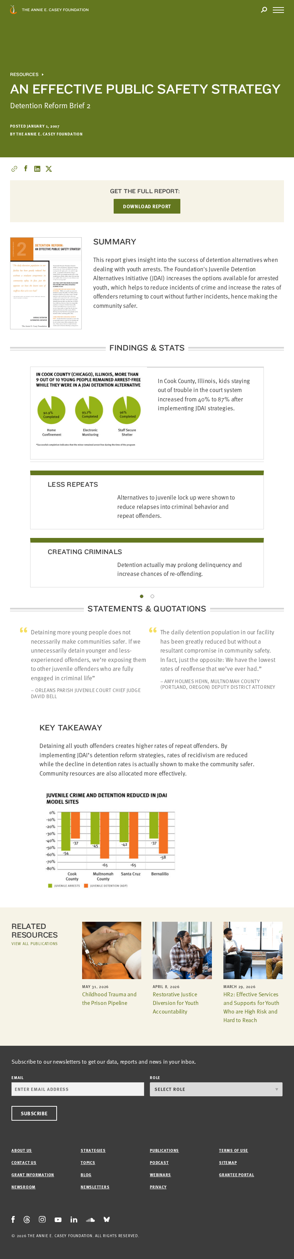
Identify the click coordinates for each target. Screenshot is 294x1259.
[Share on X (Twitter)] (48, 168)
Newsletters (95, 1187)
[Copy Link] (14, 168)
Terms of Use (233, 1150)
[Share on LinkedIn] (37, 168)
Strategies (93, 1150)
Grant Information (32, 1175)
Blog (86, 1175)
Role (155, 1077)
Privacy (158, 1187)
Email (17, 1077)
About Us (21, 1150)
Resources (24, 74)
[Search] (264, 10)
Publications (164, 1150)
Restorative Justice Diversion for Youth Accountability (176, 1003)
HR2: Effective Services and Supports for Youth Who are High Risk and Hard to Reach (251, 1007)
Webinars (160, 1175)
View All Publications (34, 943)
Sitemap (228, 1162)
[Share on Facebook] (26, 168)
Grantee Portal (236, 1175)
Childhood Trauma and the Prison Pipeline (109, 998)
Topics (88, 1162)
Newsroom (23, 1187)
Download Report (147, 206)
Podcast (159, 1162)
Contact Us (24, 1162)
